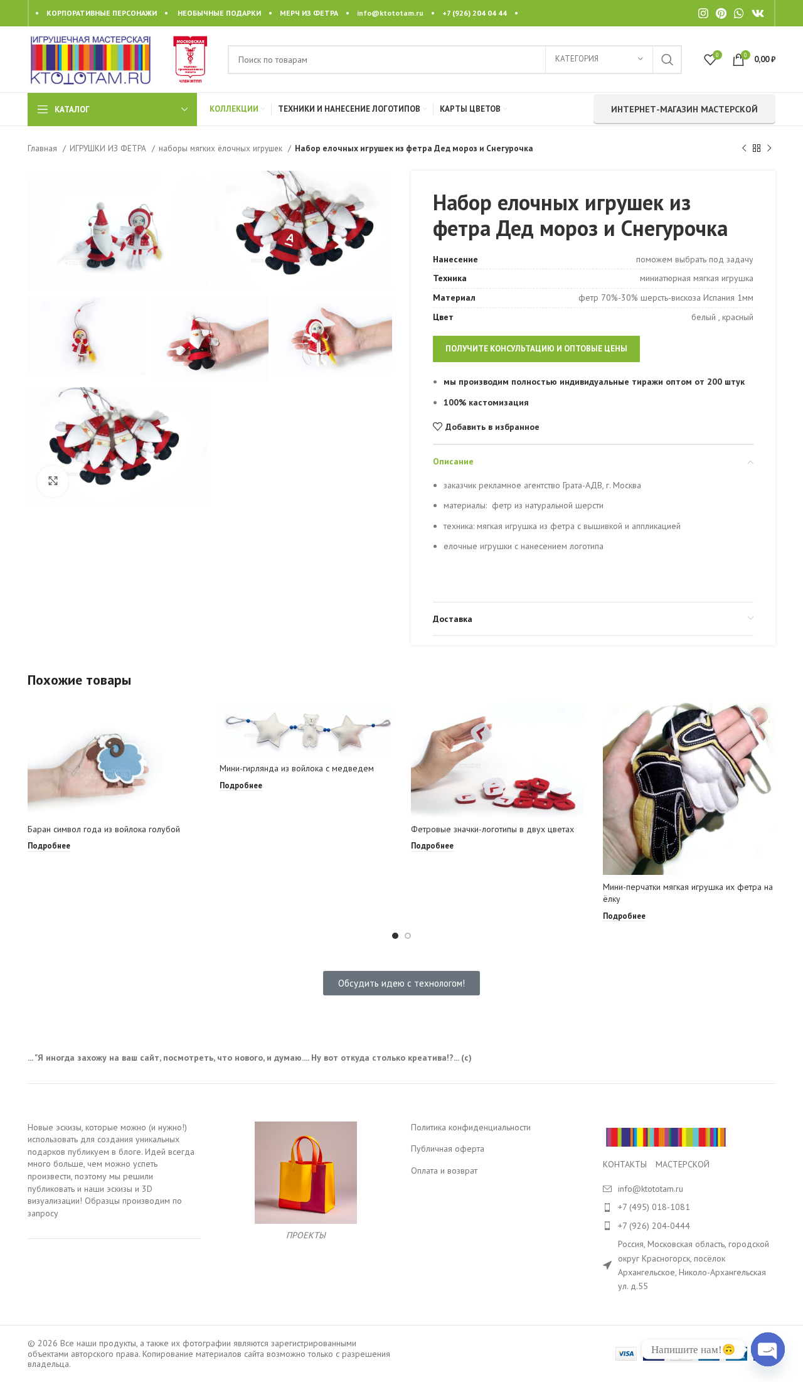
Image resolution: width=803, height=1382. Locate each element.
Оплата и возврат (444, 1170)
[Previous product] (744, 148)
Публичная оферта (447, 1148)
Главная (44, 148)
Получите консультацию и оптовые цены (536, 348)
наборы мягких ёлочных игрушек (222, 148)
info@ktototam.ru (390, 13)
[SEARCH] (667, 59)
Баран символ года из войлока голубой (104, 829)
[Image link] (665, 1136)
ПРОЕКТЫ (306, 1235)
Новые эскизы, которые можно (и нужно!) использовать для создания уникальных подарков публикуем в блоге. (107, 1139)
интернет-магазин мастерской (684, 109)
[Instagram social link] (703, 13)
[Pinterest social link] (721, 13)
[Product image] (114, 760)
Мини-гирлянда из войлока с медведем (297, 768)
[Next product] (769, 148)
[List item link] (689, 1207)
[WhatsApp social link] (739, 13)
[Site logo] (90, 58)
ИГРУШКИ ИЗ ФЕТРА (109, 148)
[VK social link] (758, 13)
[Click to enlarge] (52, 481)
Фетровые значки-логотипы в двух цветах (492, 829)
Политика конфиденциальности (471, 1127)
